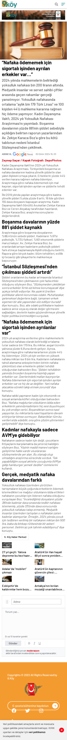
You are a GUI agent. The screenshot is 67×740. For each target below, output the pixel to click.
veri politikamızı (37, 732)
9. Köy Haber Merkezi (15, 536)
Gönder (13, 643)
